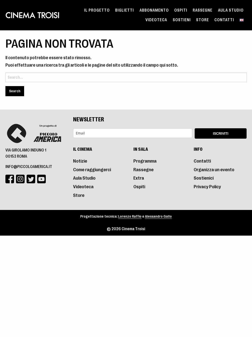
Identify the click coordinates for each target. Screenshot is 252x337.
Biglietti (124, 10)
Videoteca (156, 20)
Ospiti (180, 10)
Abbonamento (154, 10)
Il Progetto (97, 10)
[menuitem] (96, 10)
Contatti (224, 20)
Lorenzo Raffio (130, 216)
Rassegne (202, 10)
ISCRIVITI (220, 133)
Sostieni (182, 20)
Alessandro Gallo (158, 216)
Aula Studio (231, 10)
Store (202, 20)
